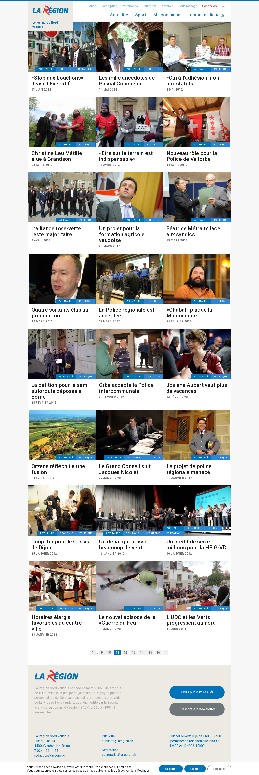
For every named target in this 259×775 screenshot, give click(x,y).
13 (134, 652)
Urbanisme (85, 69)
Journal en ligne (204, 14)
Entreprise (150, 6)
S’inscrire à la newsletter (197, 709)
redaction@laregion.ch (50, 755)
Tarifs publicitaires (194, 692)
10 (109, 652)
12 (125, 652)
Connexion (209, 6)
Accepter (171, 768)
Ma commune (166, 14)
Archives (168, 6)
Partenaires (130, 6)
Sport (140, 14)
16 (158, 652)
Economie (134, 457)
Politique (65, 69)
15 (150, 652)
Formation (173, 533)
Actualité (119, 14)
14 (142, 652)
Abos (93, 6)
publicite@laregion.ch (117, 741)
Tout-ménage (187, 6)
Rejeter (195, 768)
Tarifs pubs (109, 6)
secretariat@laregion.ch (119, 755)
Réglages (143, 770)
